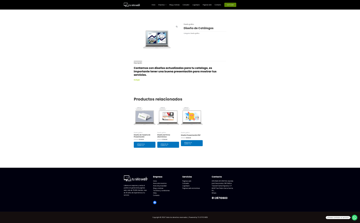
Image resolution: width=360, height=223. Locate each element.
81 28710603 (220, 198)
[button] (165, 5)
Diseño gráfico (189, 24)
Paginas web (207, 5)
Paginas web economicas (191, 188)
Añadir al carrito (141, 144)
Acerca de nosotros (160, 183)
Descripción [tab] (138, 63)
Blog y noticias (174, 5)
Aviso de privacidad (159, 186)
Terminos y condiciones (161, 190)
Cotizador (186, 5)
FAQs (155, 193)
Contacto (218, 5)
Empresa (161, 5)
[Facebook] (154, 202)
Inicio (153, 5)
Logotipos (196, 5)
